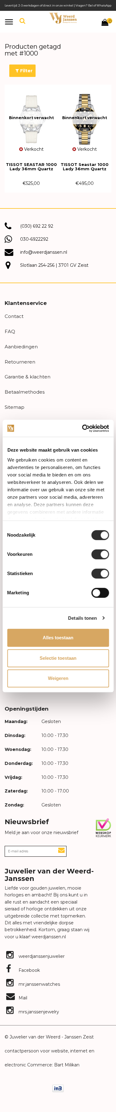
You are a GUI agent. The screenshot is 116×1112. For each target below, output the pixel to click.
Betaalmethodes (25, 392)
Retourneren (20, 362)
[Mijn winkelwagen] (104, 23)
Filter (25, 71)
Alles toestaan (58, 637)
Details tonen (82, 618)
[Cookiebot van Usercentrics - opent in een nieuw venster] (82, 428)
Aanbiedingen (21, 347)
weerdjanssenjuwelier (41, 956)
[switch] (100, 554)
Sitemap (14, 407)
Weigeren (58, 678)
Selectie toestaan (58, 658)
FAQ (10, 331)
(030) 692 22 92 (36, 226)
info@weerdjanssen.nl (43, 252)
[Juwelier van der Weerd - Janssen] (63, 18)
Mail (22, 998)
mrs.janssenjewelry (38, 1012)
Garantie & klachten (27, 377)
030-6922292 (34, 239)
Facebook (28, 970)
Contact (14, 316)
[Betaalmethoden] (58, 1088)
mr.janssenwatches (38, 984)
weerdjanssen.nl (48, 937)
